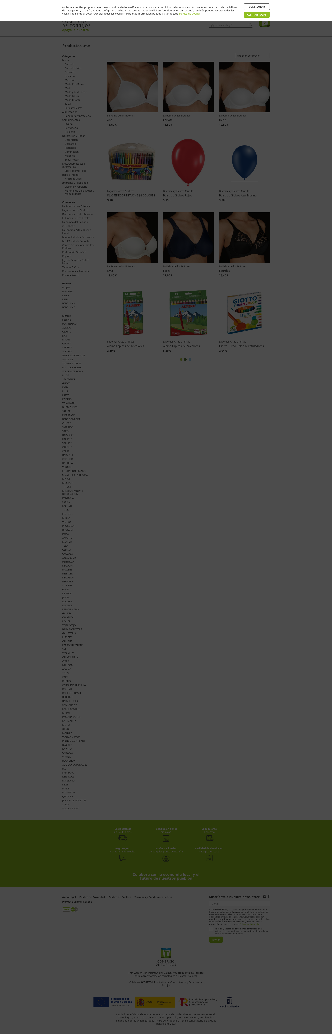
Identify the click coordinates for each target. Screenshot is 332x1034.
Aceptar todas (257, 14)
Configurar (257, 6)
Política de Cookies (190, 13)
